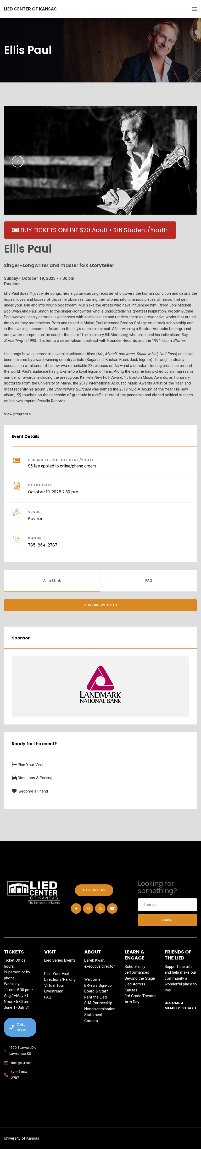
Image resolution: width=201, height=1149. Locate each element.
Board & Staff (96, 991)
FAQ (47, 997)
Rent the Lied (95, 997)
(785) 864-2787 (20, 1074)
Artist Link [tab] (52, 580)
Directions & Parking (35, 778)
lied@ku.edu (21, 1062)
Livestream (53, 991)
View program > (17, 414)
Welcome (92, 979)
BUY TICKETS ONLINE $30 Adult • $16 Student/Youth (93, 230)
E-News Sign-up (98, 985)
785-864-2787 (42, 545)
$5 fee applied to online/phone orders (62, 466)
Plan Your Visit (30, 764)
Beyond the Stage (140, 978)
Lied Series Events (60, 960)
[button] (18, 162)
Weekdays (12, 983)
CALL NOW (21, 1027)
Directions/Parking (60, 979)
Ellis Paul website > (100, 605)
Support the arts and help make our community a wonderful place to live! (181, 978)
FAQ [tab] (148, 580)
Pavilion (35, 518)
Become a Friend (33, 791)
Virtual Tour (54, 985)
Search (167, 920)
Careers (91, 1020)
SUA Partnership (98, 1003)
